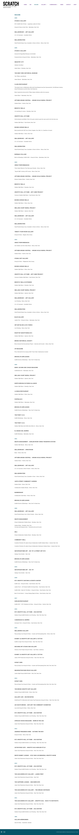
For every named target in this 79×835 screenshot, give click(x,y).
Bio (30, 4)
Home (25, 4)
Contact (68, 4)
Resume (36, 4)
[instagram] (2, 832)
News (61, 4)
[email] (4, 832)
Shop (75, 4)
